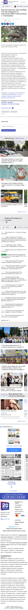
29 (9, 21)
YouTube (10, 104)
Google (17, 104)
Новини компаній (19, 522)
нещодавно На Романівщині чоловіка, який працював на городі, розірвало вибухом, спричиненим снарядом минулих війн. (13, 95)
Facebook (4, 102)
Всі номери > (14, 490)
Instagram (4, 104)
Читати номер (14, 450)
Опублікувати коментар (8, 130)
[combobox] (20, 138)
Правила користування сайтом (14, 528)
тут (10, 540)
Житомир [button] (10, 2)
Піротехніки (14, 111)
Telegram (10, 102)
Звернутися (18, 507)
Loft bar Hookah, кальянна (8, 411)
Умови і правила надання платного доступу (14, 530)
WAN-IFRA (3, 546)
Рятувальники (5, 111)
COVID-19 (7, 6)
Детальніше (4, 516)
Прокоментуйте (7, 108)
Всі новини (23, 2)
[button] (2, 2)
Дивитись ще (22, 212)
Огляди (17, 524)
